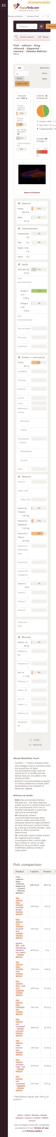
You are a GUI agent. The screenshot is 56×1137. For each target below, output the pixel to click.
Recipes (35, 1115)
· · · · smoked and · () (20, 929)
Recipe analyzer (15, 16)
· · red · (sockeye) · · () (20, 1084)
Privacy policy (34, 1131)
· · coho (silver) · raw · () (20, 1048)
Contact (36, 1118)
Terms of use (41, 1128)
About (27, 1115)
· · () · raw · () (21, 1007)
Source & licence (32, 193)
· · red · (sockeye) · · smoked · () (20, 1027)
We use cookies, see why (39, 2)
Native (16, 54)
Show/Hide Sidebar (4, 6)
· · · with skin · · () (20, 988)
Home (20, 1115)
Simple (36, 740)
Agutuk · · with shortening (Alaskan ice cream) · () (21, 950)
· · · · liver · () (20, 969)
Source (28, 1118)
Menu (48, 16)
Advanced (37, 745)
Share (45, 37)
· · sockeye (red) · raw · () (20, 1066)
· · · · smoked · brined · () (20, 906)
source (28, 788)
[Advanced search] (41, 26)
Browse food (33, 16)
